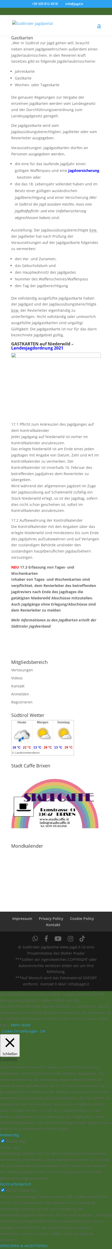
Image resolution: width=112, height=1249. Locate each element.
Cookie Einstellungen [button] (19, 1031)
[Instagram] (70, 938)
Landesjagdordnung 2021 (37, 348)
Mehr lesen (21, 1024)
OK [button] (43, 1031)
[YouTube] (57, 938)
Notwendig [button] (9, 1134)
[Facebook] (46, 938)
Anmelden (20, 694)
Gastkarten (22, 38)
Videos (17, 678)
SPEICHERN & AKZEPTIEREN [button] (24, 1245)
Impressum (22, 918)
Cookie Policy (82, 918)
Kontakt (17, 686)
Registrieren (22, 702)
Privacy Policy (51, 918)
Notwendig (15, 1141)
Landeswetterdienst (27, 752)
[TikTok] (82, 938)
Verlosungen (22, 669)
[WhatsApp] (35, 938)
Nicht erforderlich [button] (15, 1184)
